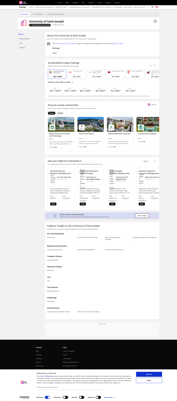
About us (38, 362)
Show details (108, 397)
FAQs (37, 351)
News (67, 3)
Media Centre (40, 366)
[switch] (65, 397)
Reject (149, 380)
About (21, 34)
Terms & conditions (69, 351)
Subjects (22, 48)
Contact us (39, 358)
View (53, 204)
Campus (107, 3)
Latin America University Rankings (143, 7)
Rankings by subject (61, 7)
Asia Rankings (127, 7)
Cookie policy (67, 358)
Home (60, 3)
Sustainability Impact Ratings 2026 (79, 7)
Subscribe (38, 355)
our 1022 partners (48, 376)
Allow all (149, 374)
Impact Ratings (24, 39)
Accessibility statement (70, 366)
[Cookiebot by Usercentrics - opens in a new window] (24, 397)
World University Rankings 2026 (44, 7)
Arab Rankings (117, 7)
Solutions (117, 3)
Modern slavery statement (71, 362)
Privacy (65, 355)
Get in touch (142, 216)
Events (100, 3)
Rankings (75, 3)
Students (91, 3)
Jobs (83, 3)
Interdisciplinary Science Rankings (101, 7)
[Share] (155, 21)
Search (153, 7)
